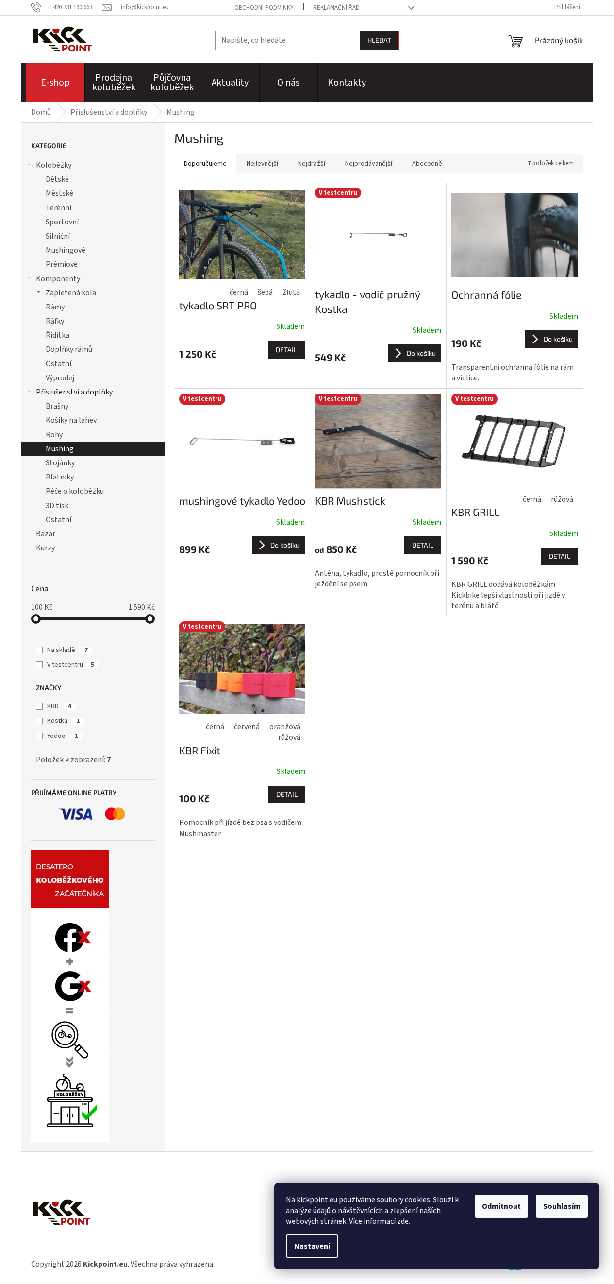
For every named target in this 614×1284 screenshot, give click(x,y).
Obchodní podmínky (264, 7)
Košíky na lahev (71, 420)
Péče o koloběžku (75, 491)
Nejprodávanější (368, 164)
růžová (562, 499)
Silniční (58, 236)
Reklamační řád (336, 7)
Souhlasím (562, 1206)
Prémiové (62, 264)
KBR (59, 706)
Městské (59, 193)
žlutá (291, 292)
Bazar (45, 534)
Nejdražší (311, 164)
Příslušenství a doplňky (74, 392)
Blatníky (60, 477)
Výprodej (60, 378)
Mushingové (65, 250)
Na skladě (67, 650)
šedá (265, 292)
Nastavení (312, 1246)
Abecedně (427, 164)
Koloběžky (53, 165)
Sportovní (62, 222)
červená (247, 726)
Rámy (55, 307)
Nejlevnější (262, 164)
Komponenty (58, 279)
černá (239, 292)
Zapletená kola (71, 293)
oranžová (284, 726)
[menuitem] (55, 82)
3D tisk (57, 505)
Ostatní (58, 364)
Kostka (63, 721)
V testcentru (70, 664)
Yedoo (62, 736)
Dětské (57, 179)
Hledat (379, 40)
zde (403, 1221)
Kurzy (45, 548)
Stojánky (60, 463)
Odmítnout (501, 1206)
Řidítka (57, 335)
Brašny (57, 406)
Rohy (54, 434)
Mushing (60, 449)
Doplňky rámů (69, 349)
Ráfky (55, 321)
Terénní (58, 208)
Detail (286, 349)
